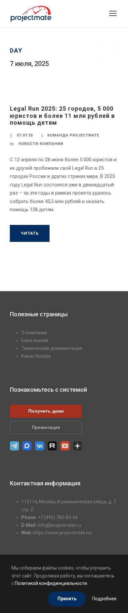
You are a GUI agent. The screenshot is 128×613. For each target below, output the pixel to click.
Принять (66, 598)
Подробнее (104, 598)
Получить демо (46, 411)
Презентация (46, 427)
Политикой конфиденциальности (51, 583)
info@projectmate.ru (59, 525)
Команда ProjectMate (73, 135)
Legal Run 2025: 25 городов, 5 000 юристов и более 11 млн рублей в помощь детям (62, 115)
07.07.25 (25, 135)
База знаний (34, 340)
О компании (34, 332)
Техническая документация (51, 348)
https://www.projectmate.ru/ (62, 532)
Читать (30, 233)
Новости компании (40, 144)
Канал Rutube (36, 356)
